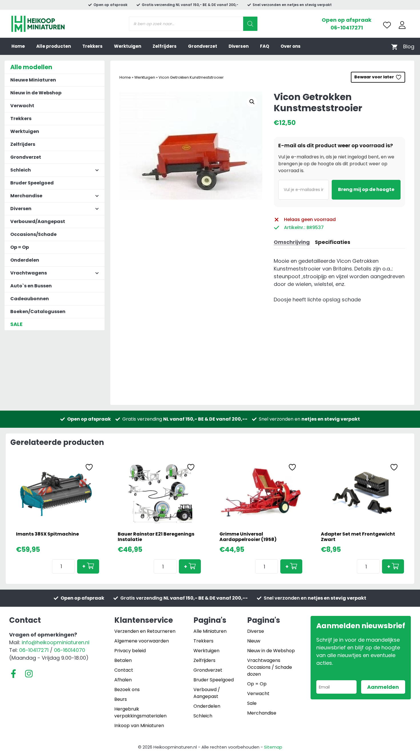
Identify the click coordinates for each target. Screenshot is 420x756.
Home (18, 46)
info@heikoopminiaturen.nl (55, 642)
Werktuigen (127, 46)
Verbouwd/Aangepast (37, 221)
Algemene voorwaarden (141, 641)
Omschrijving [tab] (292, 242)
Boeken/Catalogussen (37, 311)
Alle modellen (31, 67)
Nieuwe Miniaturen (33, 80)
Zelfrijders (165, 46)
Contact (123, 670)
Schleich (202, 716)
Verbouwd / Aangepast (206, 693)
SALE (16, 324)
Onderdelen (24, 260)
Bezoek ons (127, 689)
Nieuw (253, 641)
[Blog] (408, 46)
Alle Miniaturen (210, 631)
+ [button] (83, 566)
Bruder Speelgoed (32, 183)
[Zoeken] (250, 24)
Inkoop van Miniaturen (139, 725)
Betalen (123, 660)
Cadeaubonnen (29, 298)
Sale (252, 703)
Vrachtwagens (263, 660)
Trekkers (92, 46)
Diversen (239, 46)
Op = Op (19, 247)
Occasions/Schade (33, 234)
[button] (252, 102)
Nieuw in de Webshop (35, 92)
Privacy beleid (130, 650)
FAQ (264, 46)
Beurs (120, 699)
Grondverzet (202, 46)
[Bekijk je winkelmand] (394, 46)
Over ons (291, 46)
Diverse (255, 631)
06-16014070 (69, 650)
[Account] (402, 25)
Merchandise (261, 713)
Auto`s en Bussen (31, 285)
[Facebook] (13, 673)
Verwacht (22, 105)
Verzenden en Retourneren (144, 631)
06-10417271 (347, 27)
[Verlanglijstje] (387, 25)
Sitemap (273, 747)
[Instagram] (29, 673)
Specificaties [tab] (332, 242)
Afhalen (123, 680)
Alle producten (53, 46)
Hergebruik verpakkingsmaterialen (140, 712)
